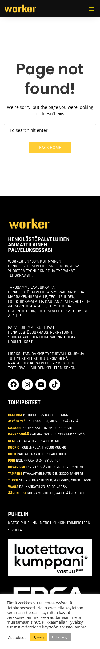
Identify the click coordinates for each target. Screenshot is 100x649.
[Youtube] (40, 384)
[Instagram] (27, 384)
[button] (91, 8)
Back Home (50, 147)
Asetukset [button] (17, 637)
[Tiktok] (54, 384)
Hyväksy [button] (38, 637)
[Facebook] (13, 384)
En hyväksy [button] (59, 637)
